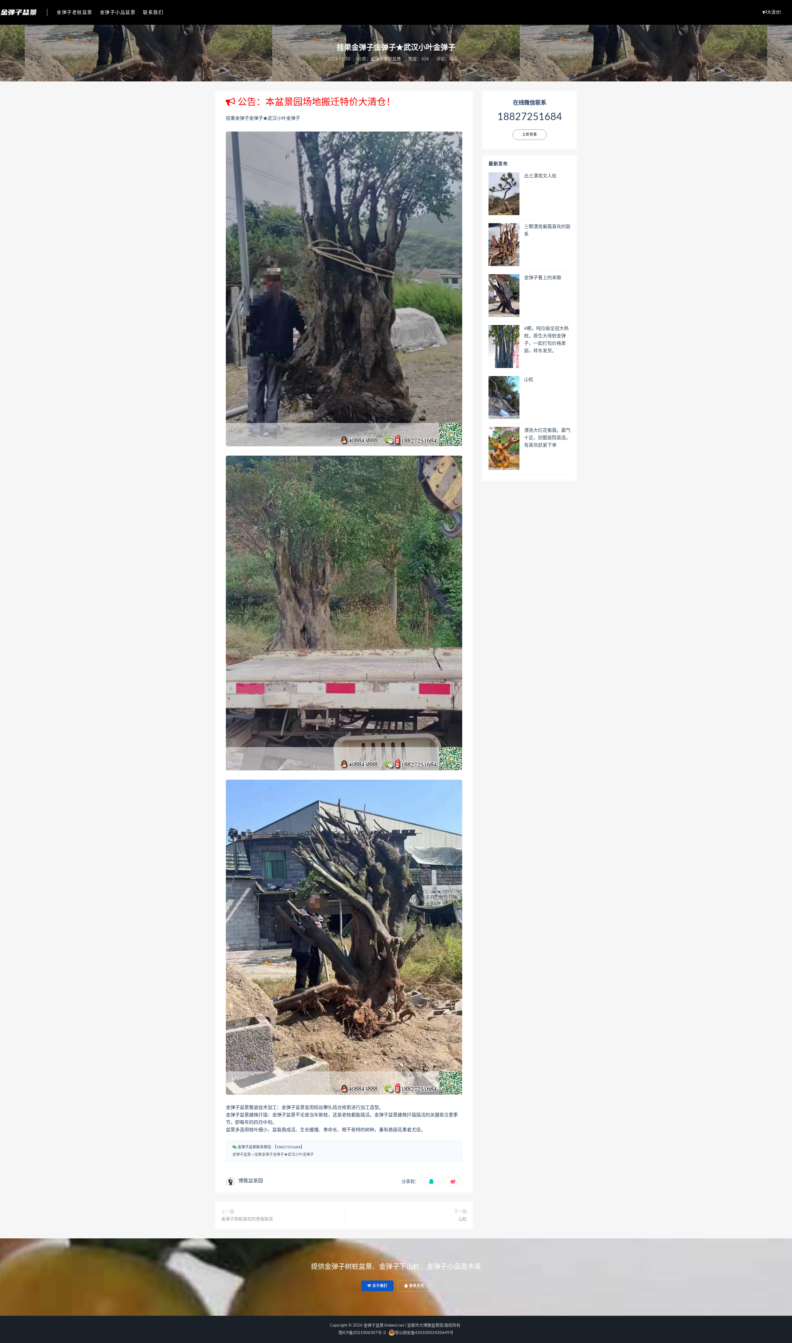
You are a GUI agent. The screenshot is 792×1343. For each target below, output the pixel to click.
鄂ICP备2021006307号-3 (362, 1333)
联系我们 (153, 12)
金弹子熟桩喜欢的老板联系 (247, 1219)
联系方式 (416, 1286)
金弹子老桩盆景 (75, 12)
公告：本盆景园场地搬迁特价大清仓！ (315, 102)
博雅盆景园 (250, 1180)
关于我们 (379, 1286)
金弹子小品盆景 (118, 12)
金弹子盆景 (241, 1154)
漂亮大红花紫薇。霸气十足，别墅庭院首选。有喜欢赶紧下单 (547, 438)
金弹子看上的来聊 (542, 277)
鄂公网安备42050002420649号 (424, 1333)
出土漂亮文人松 (540, 176)
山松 (462, 1219)
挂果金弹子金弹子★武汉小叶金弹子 (284, 1154)
